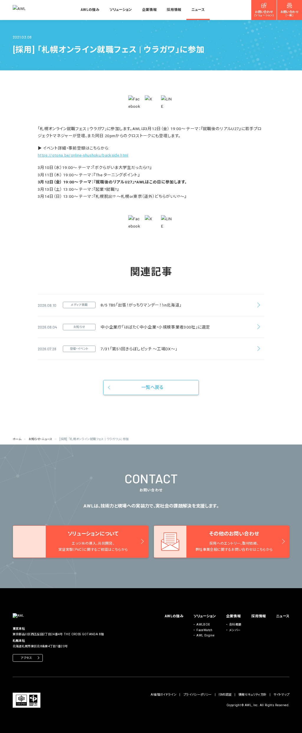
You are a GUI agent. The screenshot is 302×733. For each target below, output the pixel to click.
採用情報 (174, 10)
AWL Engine (205, 635)
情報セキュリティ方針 (252, 694)
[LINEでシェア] (167, 102)
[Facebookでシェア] (134, 102)
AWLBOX (203, 624)
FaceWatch (204, 630)
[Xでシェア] (151, 101)
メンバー (234, 630)
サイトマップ (281, 694)
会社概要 (235, 624)
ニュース (198, 10)
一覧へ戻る (152, 387)
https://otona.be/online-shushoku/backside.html (83, 155)
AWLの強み (90, 10)
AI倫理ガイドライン (163, 694)
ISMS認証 (225, 694)
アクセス (26, 658)
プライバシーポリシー (197, 694)
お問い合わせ (264, 13)
